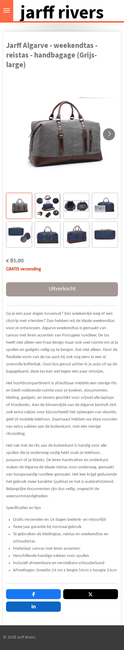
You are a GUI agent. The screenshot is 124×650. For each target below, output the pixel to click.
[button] (19, 206)
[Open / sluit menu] (6, 10)
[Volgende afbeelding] (109, 134)
